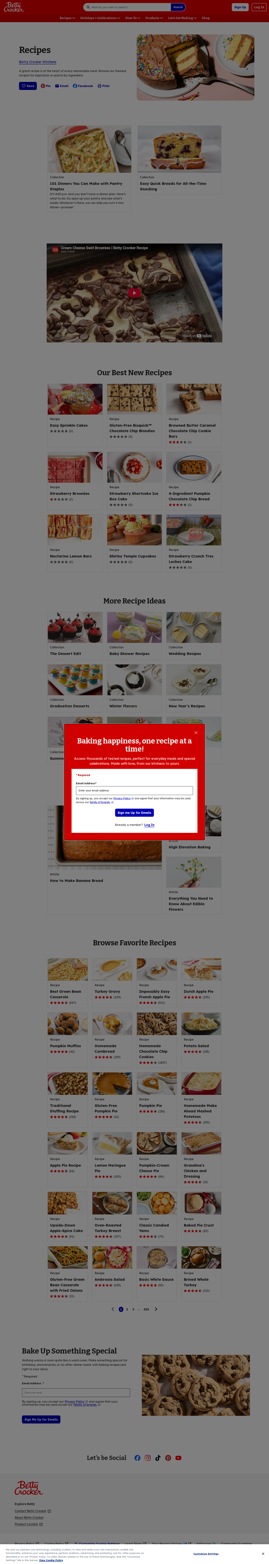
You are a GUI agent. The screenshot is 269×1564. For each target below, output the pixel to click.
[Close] (263, 1554)
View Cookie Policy (51, 1560)
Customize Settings (205, 1553)
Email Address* (86, 783)
